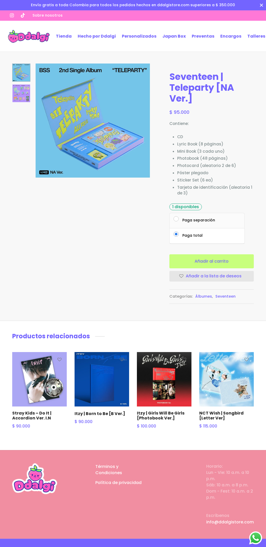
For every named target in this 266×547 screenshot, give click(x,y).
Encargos (230, 36)
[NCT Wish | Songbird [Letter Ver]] (226, 379)
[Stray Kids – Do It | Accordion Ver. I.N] (39, 379)
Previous (41, 120)
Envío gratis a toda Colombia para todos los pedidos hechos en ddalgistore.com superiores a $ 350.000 (133, 5)
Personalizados (139, 36)
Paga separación (198, 220)
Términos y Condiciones (108, 470)
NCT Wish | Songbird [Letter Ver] (221, 415)
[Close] (261, 5)
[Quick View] (59, 383)
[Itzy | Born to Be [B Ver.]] (102, 379)
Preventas (203, 36)
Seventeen (225, 296)
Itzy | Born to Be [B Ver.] (100, 414)
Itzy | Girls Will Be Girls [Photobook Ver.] (160, 415)
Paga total (192, 235)
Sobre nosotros (47, 15)
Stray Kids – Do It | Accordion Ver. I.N (31, 415)
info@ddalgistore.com (230, 522)
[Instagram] (12, 15)
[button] (59, 371)
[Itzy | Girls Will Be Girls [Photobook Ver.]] (164, 379)
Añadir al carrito (212, 261)
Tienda (64, 36)
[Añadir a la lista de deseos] (59, 359)
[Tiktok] (22, 15)
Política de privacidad (118, 483)
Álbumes (203, 296)
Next (144, 120)
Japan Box (174, 36)
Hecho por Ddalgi (97, 36)
